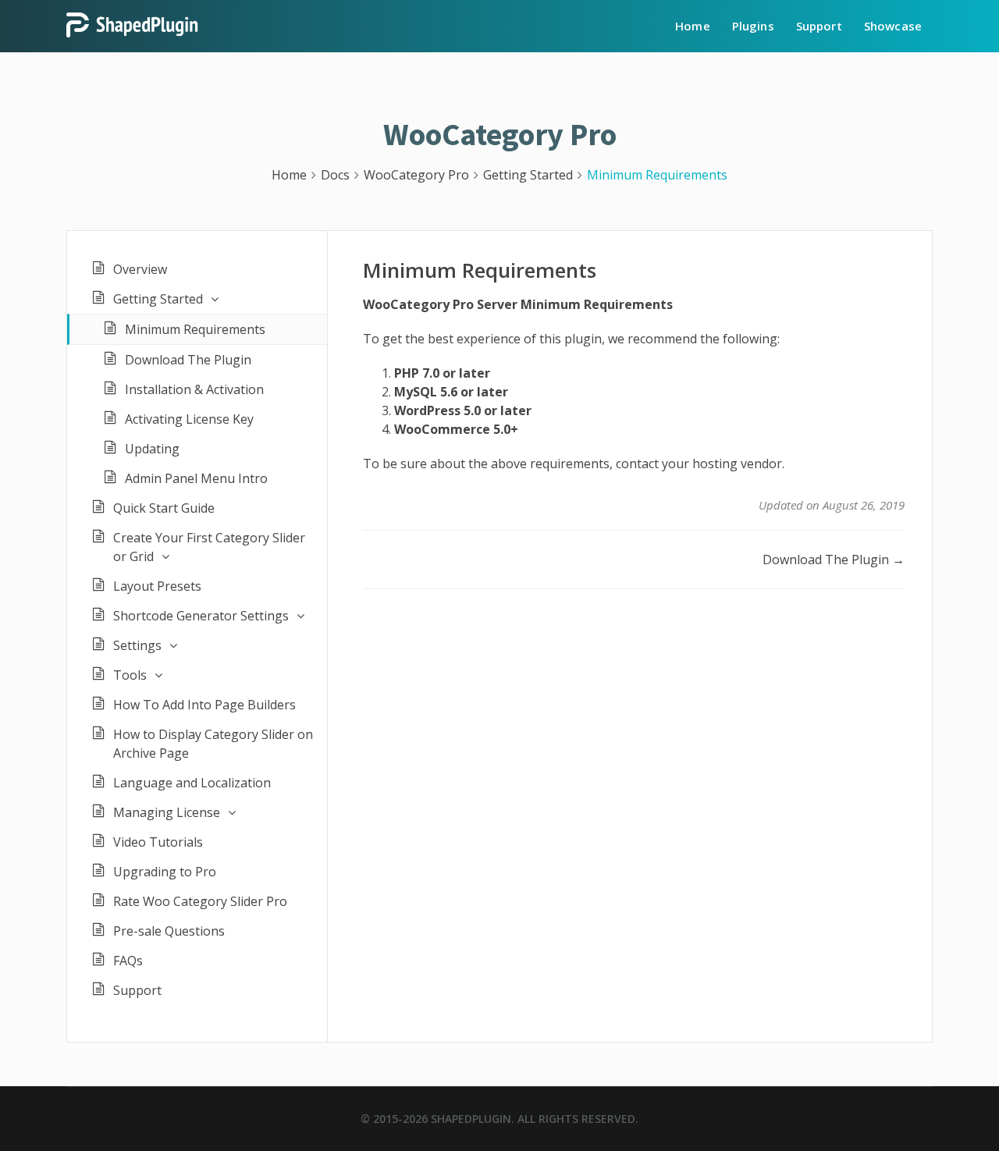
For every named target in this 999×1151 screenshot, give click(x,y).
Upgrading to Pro (164, 871)
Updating (152, 448)
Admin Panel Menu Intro (196, 478)
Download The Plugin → (834, 559)
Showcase (893, 26)
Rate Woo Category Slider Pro (200, 901)
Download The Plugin (188, 359)
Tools (130, 675)
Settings (137, 645)
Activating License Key (189, 419)
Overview (140, 269)
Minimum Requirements (195, 329)
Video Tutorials (158, 842)
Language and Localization (192, 782)
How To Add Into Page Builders (204, 704)
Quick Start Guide (164, 508)
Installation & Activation (194, 389)
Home (692, 26)
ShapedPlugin (471, 1118)
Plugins (753, 26)
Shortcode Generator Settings (201, 615)
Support (819, 26)
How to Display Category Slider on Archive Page (213, 744)
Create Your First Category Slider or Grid (209, 547)
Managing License (166, 812)
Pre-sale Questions (169, 931)
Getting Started (158, 298)
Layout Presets (157, 586)
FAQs (128, 960)
